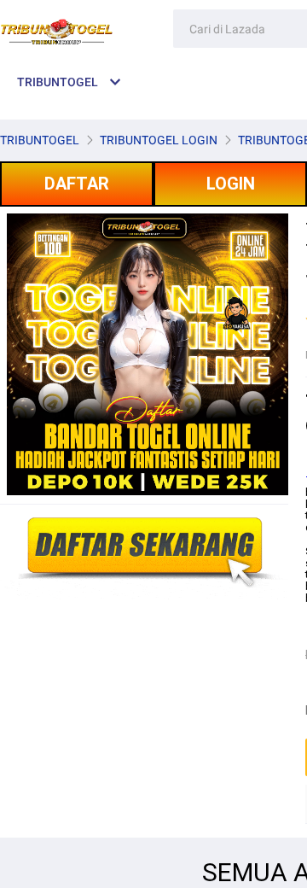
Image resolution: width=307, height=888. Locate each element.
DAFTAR (76, 183)
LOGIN (230, 183)
